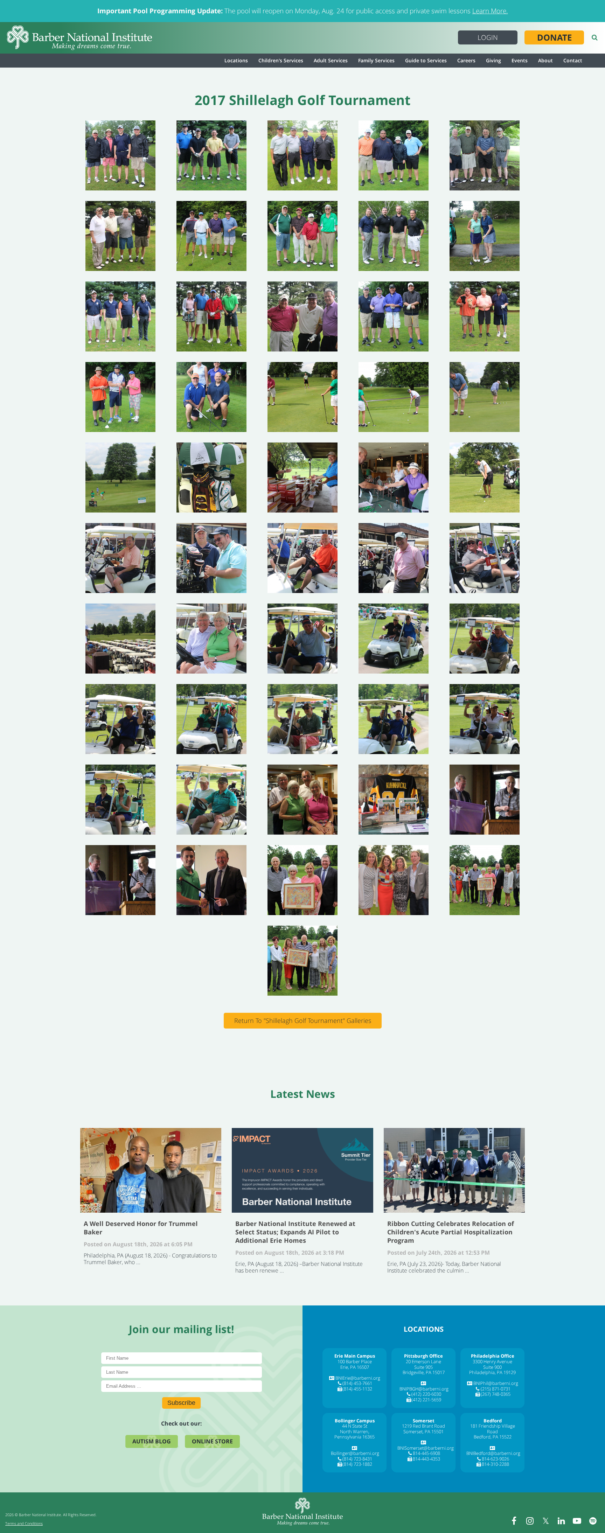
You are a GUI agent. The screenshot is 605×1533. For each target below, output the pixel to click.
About (545, 60)
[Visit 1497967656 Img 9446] (394, 558)
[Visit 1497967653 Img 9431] (120, 558)
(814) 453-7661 (357, 1383)
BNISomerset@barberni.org (425, 1448)
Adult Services (331, 60)
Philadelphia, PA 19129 (492, 1372)
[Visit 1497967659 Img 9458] (211, 639)
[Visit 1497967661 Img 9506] (302, 639)
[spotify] (593, 1521)
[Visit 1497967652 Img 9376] (485, 397)
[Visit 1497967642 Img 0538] (302, 397)
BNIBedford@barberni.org (493, 1453)
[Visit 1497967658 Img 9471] (120, 639)
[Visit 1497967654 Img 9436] (211, 558)
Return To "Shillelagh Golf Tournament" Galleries (302, 1020)
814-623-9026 (495, 1459)
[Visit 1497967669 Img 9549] (211, 800)
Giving (493, 60)
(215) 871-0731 (495, 1389)
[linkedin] (561, 1521)
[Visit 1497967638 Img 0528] (394, 397)
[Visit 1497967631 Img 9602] (394, 155)
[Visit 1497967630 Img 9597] (485, 155)
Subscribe (181, 1402)
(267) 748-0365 (495, 1394)
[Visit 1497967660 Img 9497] (394, 639)
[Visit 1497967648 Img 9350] (394, 478)
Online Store (212, 1441)
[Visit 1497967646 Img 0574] (485, 880)
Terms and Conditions (24, 1523)
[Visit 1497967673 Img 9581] (394, 236)
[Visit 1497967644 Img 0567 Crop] (302, 880)
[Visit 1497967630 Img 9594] (120, 155)
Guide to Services (426, 60)
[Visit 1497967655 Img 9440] (302, 558)
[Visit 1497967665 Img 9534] (302, 719)
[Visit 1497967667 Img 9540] (485, 719)
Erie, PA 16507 (354, 1367)
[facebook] (514, 1521)
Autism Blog (151, 1441)
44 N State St (354, 1426)
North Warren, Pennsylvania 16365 (354, 1434)
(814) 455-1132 (357, 1389)
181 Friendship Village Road (492, 1429)
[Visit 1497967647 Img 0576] (302, 961)
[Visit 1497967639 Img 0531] (302, 800)
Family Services (376, 60)
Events (520, 60)
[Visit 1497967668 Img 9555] (120, 800)
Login (488, 37)
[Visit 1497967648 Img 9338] (302, 478)
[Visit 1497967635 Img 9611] (211, 236)
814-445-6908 (426, 1453)
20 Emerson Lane (423, 1361)
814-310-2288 (495, 1464)
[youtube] (577, 1521)
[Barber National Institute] (79, 38)
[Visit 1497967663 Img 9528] (120, 719)
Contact (572, 60)
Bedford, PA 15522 (493, 1437)
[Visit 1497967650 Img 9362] (394, 800)
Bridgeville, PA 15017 (424, 1372)
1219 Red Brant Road (423, 1426)
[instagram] (530, 1521)
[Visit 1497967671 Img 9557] (485, 316)
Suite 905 (423, 1367)
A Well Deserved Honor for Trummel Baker (150, 1170)
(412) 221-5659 (426, 1399)
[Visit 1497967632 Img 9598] (120, 236)
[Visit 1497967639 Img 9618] (211, 397)
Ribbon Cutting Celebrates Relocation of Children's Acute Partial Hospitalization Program (454, 1170)
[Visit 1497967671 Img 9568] (302, 316)
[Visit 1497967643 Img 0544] (485, 800)
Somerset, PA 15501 (423, 1431)
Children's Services (280, 60)
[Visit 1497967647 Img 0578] (394, 880)
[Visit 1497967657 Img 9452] (485, 558)
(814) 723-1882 (357, 1464)
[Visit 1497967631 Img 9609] (302, 155)
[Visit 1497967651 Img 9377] (120, 478)
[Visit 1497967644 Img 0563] (211, 880)
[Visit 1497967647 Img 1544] (211, 478)
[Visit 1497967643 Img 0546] (120, 880)
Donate (554, 37)
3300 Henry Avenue (492, 1361)
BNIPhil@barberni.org (495, 1383)
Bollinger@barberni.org (355, 1453)
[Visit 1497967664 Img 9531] (211, 719)
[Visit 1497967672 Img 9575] (394, 316)
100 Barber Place (355, 1361)
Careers (466, 60)
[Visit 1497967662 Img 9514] (485, 639)
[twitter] (545, 1521)
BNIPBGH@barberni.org (423, 1389)
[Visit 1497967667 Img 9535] (394, 719)
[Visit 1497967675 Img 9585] (211, 316)
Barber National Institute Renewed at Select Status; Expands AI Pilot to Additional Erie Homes (302, 1170)
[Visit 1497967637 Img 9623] (302, 236)
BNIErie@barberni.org (357, 1378)
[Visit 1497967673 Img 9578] (485, 236)
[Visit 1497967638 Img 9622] (120, 397)
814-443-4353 (426, 1459)
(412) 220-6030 (426, 1394)
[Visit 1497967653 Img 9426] (485, 478)
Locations (236, 60)
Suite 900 (492, 1367)
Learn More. (490, 10)
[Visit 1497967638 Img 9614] (120, 316)
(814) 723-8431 (357, 1459)
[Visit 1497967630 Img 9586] (211, 155)
